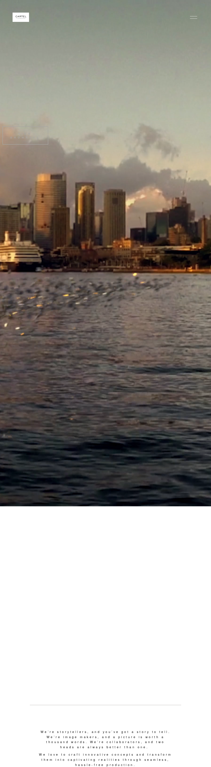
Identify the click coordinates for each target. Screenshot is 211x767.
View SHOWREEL (25, 135)
